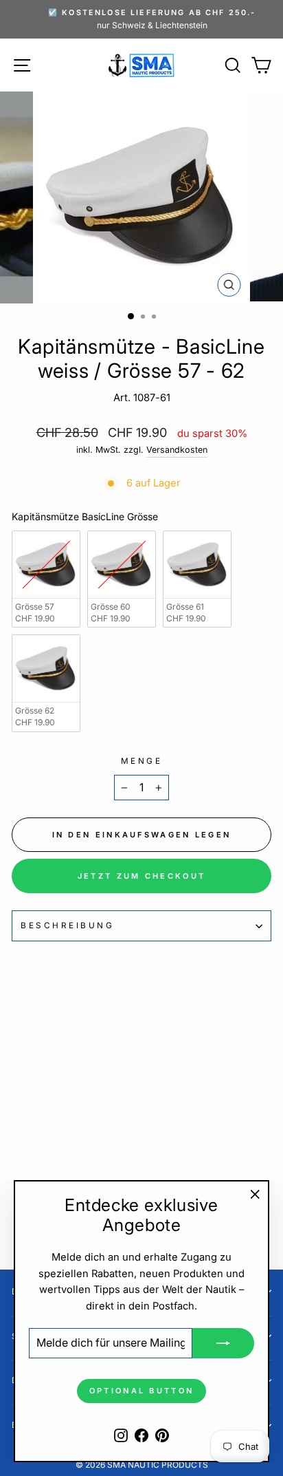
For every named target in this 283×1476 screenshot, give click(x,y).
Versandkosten (176, 450)
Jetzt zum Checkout (141, 876)
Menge (142, 761)
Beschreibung (67, 925)
